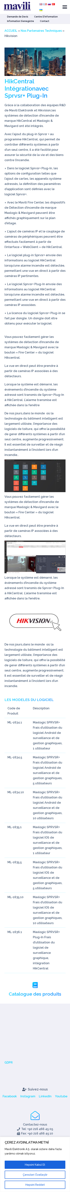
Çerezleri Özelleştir (35, 1174)
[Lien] (35, 622)
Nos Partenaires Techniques (41, 30)
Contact (44, 21)
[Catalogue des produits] (35, 985)
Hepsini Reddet (35, 1184)
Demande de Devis (17, 16)
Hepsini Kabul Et (35, 1164)
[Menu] (64, 7)
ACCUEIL (10, 30)
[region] (35, 1164)
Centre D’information (46, 16)
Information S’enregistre (20, 21)
